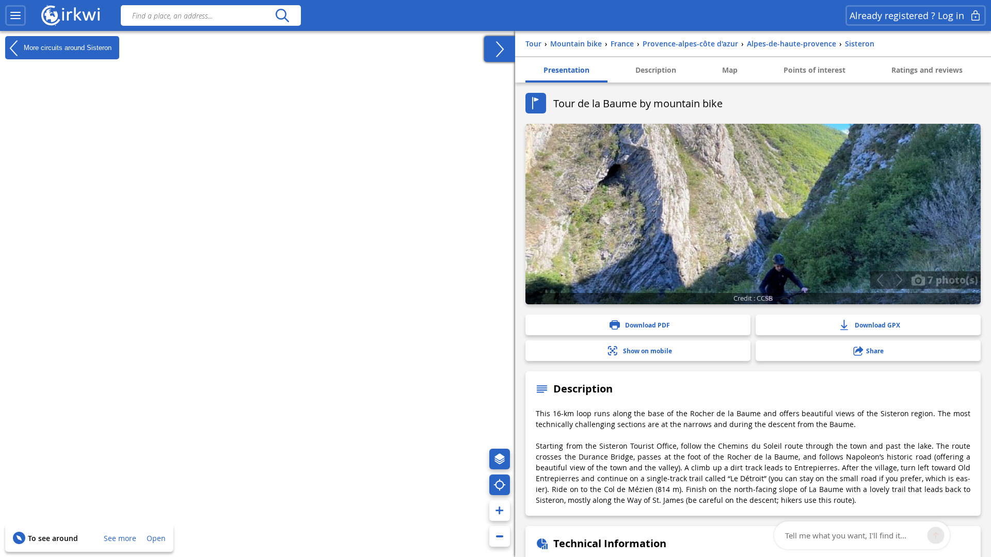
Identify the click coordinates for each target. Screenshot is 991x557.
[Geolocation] (499, 484)
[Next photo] (898, 280)
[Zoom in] (499, 510)
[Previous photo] (879, 280)
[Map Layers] (499, 459)
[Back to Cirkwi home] (70, 15)
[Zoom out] (499, 536)
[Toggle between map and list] (499, 49)
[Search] (282, 15)
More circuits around (66, 47)
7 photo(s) (951, 279)
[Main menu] (15, 15)
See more (120, 538)
